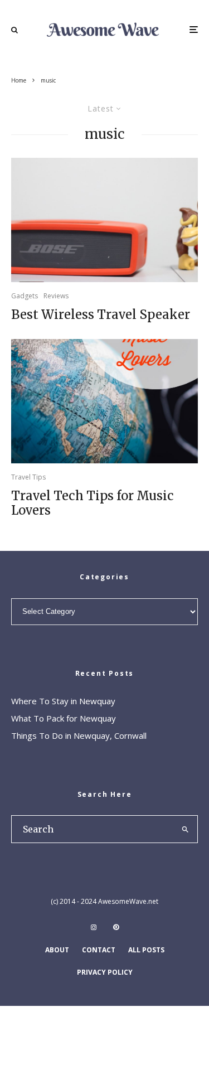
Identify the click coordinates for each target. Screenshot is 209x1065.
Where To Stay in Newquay (63, 700)
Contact (98, 950)
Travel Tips (28, 477)
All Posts (146, 950)
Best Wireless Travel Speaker (100, 314)
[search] (185, 829)
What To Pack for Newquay (63, 718)
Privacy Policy (105, 972)
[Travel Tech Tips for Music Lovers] (104, 401)
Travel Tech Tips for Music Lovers (92, 503)
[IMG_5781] (104, 220)
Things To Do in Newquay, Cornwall (79, 735)
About (57, 950)
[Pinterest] (116, 927)
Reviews (56, 296)
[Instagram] (93, 927)
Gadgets (24, 296)
